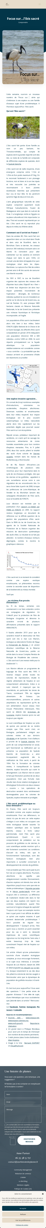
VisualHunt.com (17, 1046)
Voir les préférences (23, 1220)
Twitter (22, 1007)
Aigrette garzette (33, 888)
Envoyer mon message (29, 1140)
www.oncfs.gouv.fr (15, 1023)
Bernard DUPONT (32, 1043)
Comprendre (23, 22)
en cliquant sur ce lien (30, 968)
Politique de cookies (22, 1225)
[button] (43, 1194)
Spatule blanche (28, 741)
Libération (12, 1026)
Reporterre (34, 1023)
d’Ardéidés (10, 738)
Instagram (31, 1007)
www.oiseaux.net (32, 1018)
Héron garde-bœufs (21, 891)
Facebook (14, 1007)
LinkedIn (18, 1010)
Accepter (23, 1208)
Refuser (23, 1214)
